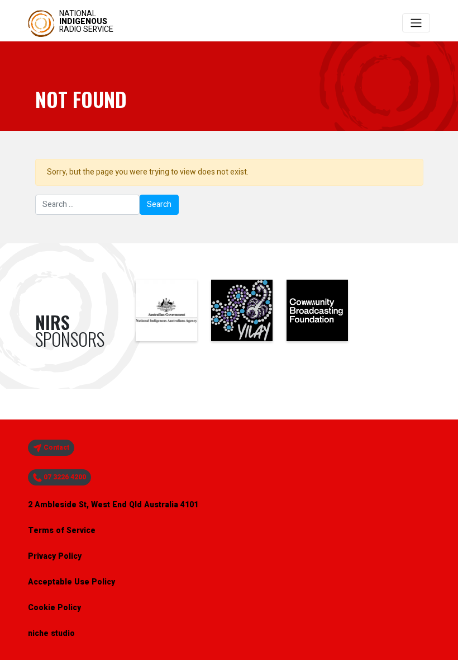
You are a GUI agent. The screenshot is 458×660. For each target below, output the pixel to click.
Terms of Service (62, 530)
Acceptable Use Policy (71, 582)
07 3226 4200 (64, 477)
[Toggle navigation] (416, 22)
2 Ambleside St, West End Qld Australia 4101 (113, 505)
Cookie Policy (54, 608)
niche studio (51, 633)
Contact (55, 447)
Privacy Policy (55, 556)
